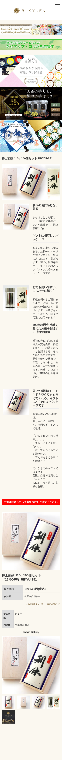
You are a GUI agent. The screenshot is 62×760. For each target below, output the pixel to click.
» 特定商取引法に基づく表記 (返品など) (43, 604)
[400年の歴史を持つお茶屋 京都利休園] (31, 11)
